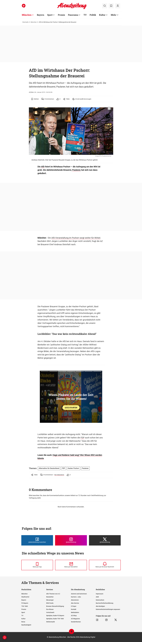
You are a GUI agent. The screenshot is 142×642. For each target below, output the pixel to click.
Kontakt (73, 609)
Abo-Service (75, 603)
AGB (97, 597)
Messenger (50, 600)
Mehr (113, 14)
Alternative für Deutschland (49, 468)
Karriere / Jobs (76, 597)
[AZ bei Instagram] (106, 620)
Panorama (73, 14)
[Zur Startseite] (72, 9)
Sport (49, 14)
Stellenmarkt (50, 622)
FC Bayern (24, 603)
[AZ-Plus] (23, 6)
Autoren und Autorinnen (79, 594)
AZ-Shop (74, 615)
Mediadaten (75, 612)
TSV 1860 (24, 606)
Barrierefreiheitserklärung (104, 603)
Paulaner (76, 170)
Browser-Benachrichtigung (55, 606)
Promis (61, 14)
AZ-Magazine (75, 618)
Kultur (102, 14)
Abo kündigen (100, 606)
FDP (83, 437)
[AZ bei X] (115, 620)
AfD (42, 166)
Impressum (99, 594)
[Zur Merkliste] (111, 5)
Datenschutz (100, 600)
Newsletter (50, 597)
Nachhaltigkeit (26, 625)
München (26, 14)
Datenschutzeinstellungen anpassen (108, 609)
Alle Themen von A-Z (53, 594)
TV (85, 14)
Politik (93, 14)
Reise (23, 622)
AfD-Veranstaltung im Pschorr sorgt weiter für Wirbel (75, 238)
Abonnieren (75, 600)
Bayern (40, 14)
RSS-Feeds (49, 603)
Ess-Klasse (50, 609)
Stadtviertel (25, 597)
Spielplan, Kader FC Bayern (55, 615)
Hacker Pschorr (73, 468)
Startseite (25, 22)
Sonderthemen (76, 622)
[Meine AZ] (117, 5)
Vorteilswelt (50, 612)
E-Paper (73, 606)
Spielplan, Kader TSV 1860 (55, 618)
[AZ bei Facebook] (97, 620)
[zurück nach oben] (71, 632)
